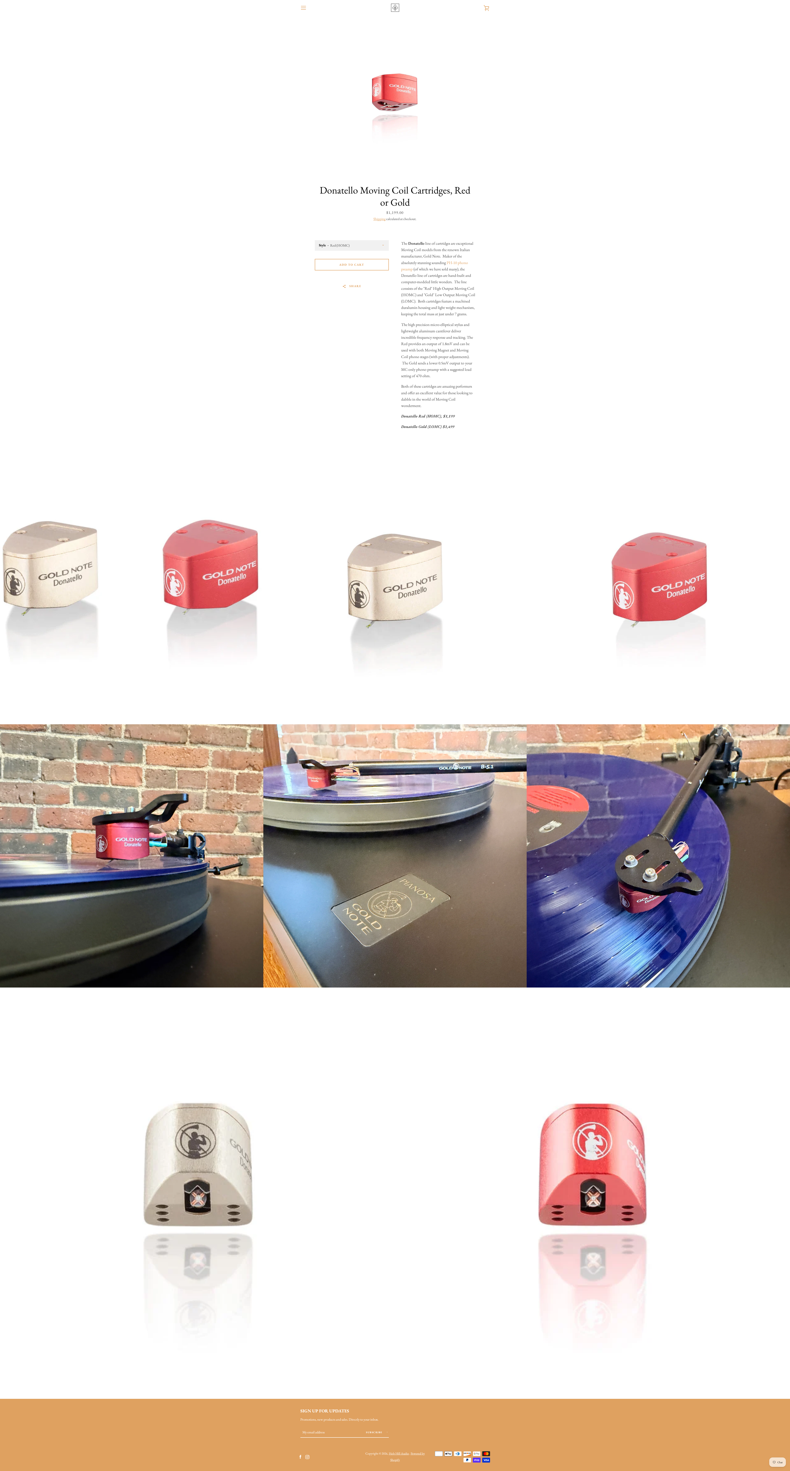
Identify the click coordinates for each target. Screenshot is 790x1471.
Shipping (379, 219)
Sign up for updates (324, 1411)
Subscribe (374, 1432)
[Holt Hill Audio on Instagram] (307, 1456)
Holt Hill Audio (399, 1453)
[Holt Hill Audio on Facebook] (300, 1456)
